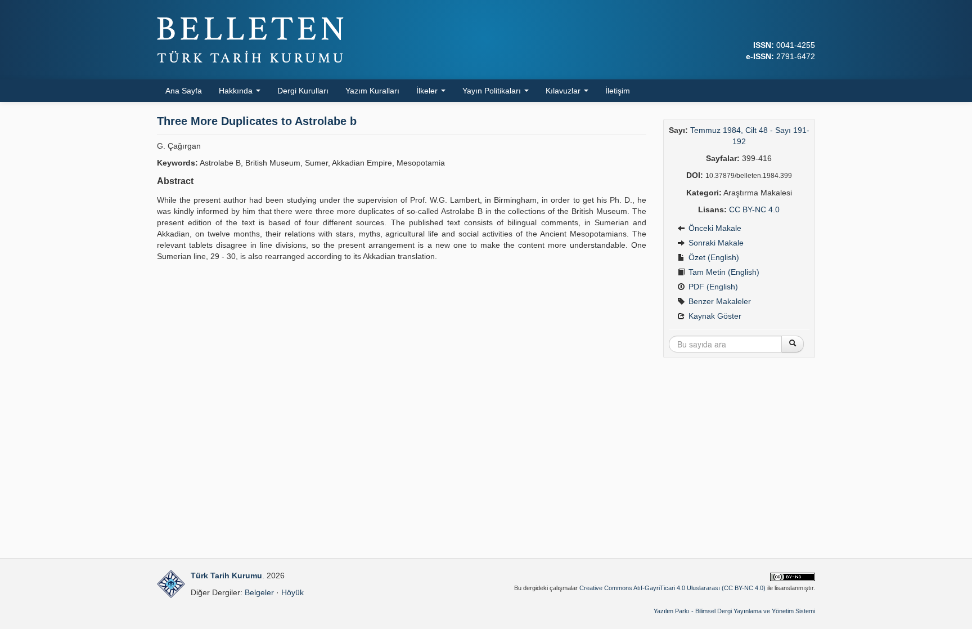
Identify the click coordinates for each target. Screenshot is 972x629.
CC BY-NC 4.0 (754, 209)
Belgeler (259, 592)
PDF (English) (712, 286)
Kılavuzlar (564, 90)
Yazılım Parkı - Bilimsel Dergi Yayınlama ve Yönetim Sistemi (734, 611)
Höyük (292, 592)
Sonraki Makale (715, 242)
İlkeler (428, 90)
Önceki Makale (713, 228)
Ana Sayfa (183, 90)
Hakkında (237, 90)
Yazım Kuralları (372, 90)
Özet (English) (712, 257)
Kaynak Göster (713, 315)
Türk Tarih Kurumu (226, 575)
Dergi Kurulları (302, 90)
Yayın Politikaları (492, 90)
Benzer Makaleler (718, 301)
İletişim (617, 90)
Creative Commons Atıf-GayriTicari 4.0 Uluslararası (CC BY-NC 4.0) (672, 588)
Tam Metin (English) (722, 271)
